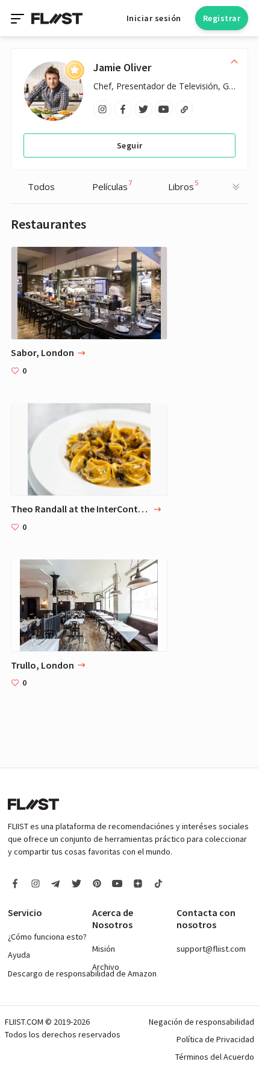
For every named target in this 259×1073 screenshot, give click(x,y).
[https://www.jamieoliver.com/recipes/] (184, 109)
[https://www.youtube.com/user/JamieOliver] (164, 109)
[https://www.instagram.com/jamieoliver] (102, 109)
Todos (41, 186)
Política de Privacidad (215, 1039)
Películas (112, 185)
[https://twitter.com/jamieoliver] (143, 109)
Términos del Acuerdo (214, 1056)
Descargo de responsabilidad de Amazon (82, 973)
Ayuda (19, 954)
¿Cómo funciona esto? (47, 936)
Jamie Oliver (122, 67)
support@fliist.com (211, 948)
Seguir (130, 145)
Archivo (105, 966)
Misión (103, 948)
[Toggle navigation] (19, 18)
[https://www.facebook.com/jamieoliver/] (123, 109)
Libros (183, 185)
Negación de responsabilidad (201, 1021)
